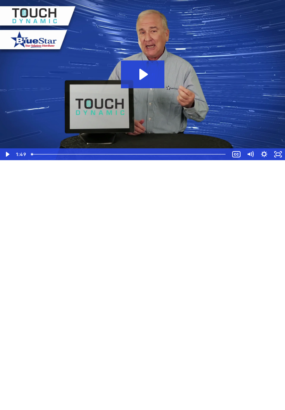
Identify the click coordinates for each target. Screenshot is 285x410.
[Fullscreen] (278, 154)
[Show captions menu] (236, 154)
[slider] (129, 154)
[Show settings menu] (264, 154)
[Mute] (250, 154)
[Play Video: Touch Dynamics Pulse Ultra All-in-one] (142, 74)
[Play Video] (7, 154)
